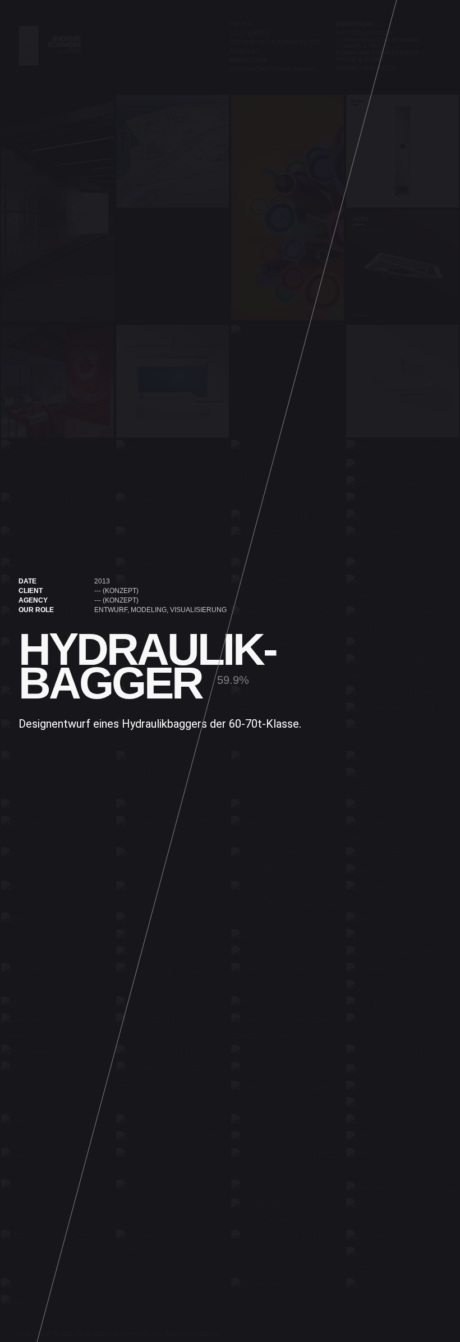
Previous (22, 671)
